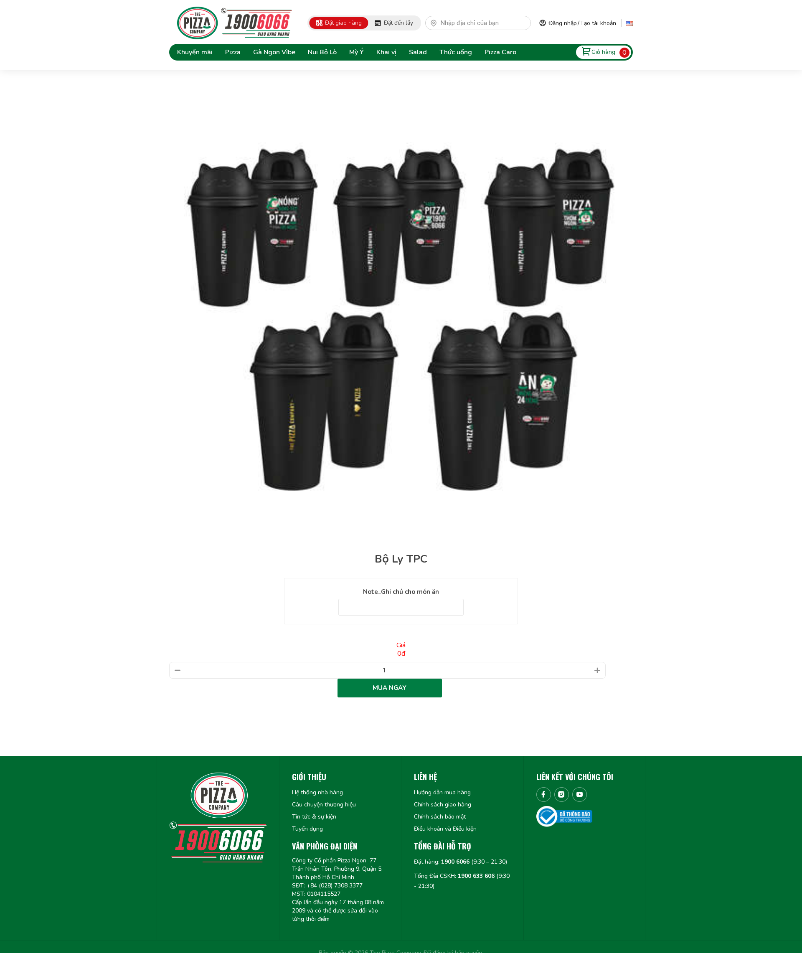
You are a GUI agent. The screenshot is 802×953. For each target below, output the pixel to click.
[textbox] (481, 23)
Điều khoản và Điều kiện (445, 829)
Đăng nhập (562, 23)
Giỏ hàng (603, 52)
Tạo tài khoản (598, 23)
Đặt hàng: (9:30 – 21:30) (460, 862)
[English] (629, 23)
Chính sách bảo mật (440, 817)
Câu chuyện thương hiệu (324, 805)
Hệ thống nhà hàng (317, 792)
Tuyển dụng (307, 829)
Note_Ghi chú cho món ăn (401, 592)
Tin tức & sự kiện (314, 817)
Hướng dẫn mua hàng (442, 792)
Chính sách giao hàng (442, 805)
